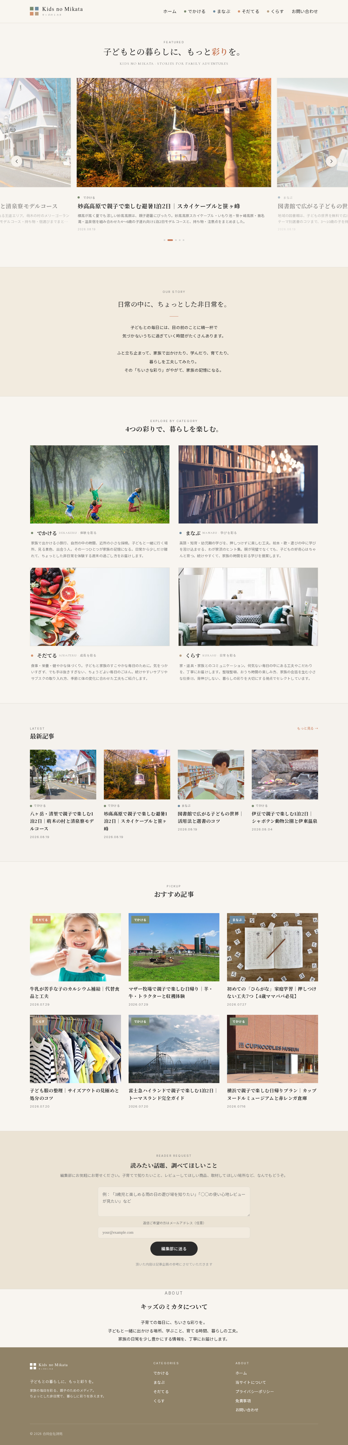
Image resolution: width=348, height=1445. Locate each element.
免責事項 (243, 1400)
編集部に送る (174, 1248)
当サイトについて (250, 1382)
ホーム (169, 11)
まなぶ (223, 11)
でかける (197, 11)
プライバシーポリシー (254, 1391)
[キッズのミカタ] (70, 11)
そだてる (250, 11)
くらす (277, 11)
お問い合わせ (305, 11)
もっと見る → (307, 728)
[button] (164, 240)
